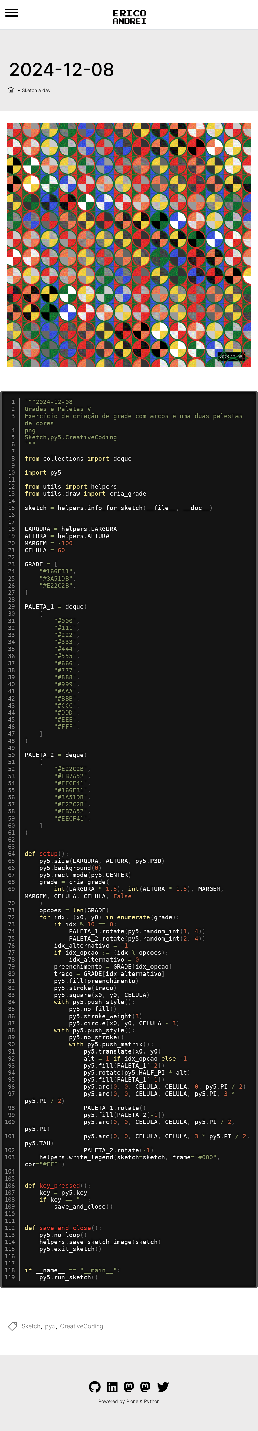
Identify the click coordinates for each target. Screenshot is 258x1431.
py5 (50, 1326)
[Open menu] (11, 13)
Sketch (31, 1326)
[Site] (129, 16)
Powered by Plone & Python (129, 1401)
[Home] (11, 90)
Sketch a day (36, 90)
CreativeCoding (81, 1326)
